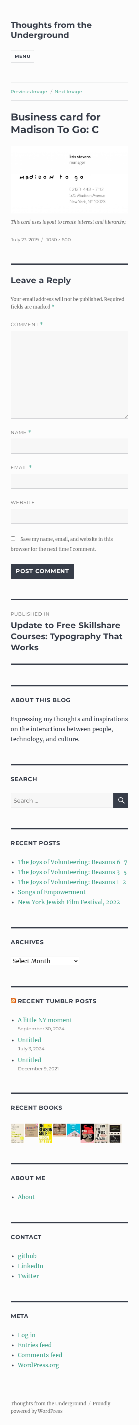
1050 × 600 (58, 239)
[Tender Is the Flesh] (87, 1134)
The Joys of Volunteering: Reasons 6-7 (72, 862)
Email (21, 467)
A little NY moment (45, 1020)
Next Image (68, 91)
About (26, 1196)
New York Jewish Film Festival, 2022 (69, 902)
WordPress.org (38, 1365)
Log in (27, 1334)
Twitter (28, 1275)
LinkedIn (30, 1265)
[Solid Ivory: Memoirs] (115, 1134)
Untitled (29, 1040)
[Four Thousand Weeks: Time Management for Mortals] (17, 1134)
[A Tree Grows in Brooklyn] (59, 1130)
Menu (22, 56)
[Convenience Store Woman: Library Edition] (73, 1130)
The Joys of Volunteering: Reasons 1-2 (72, 882)
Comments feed (40, 1355)
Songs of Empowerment (52, 892)
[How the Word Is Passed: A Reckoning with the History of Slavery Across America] (101, 1134)
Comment (27, 324)
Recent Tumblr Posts (57, 1001)
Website (23, 502)
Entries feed (35, 1344)
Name (21, 432)
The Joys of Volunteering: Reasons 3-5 (72, 872)
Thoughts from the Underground (51, 30)
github (27, 1255)
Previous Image (29, 91)
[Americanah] (31, 1130)
